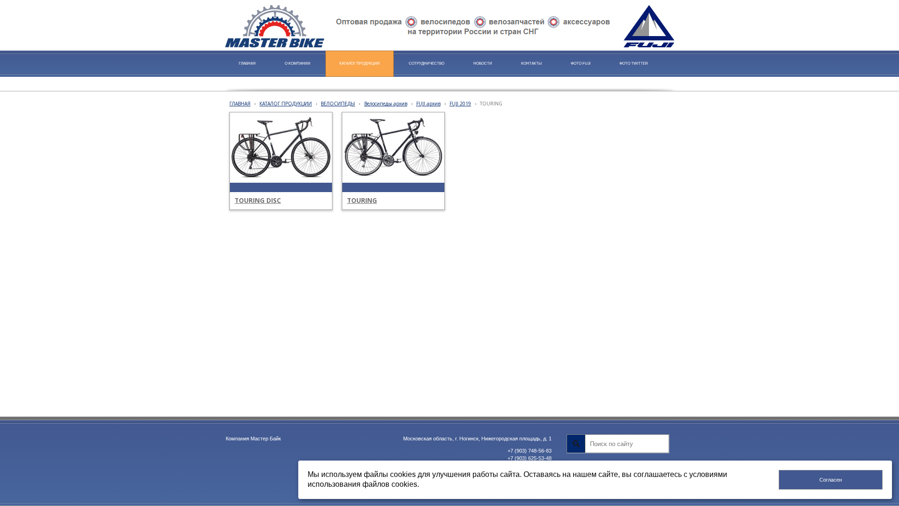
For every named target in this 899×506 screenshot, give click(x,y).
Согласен (830, 480)
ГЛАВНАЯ (240, 103)
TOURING (362, 200)
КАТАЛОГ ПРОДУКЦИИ (285, 103)
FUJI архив (428, 103)
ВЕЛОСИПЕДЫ (338, 103)
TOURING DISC (258, 200)
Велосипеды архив (385, 103)
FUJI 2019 (460, 103)
